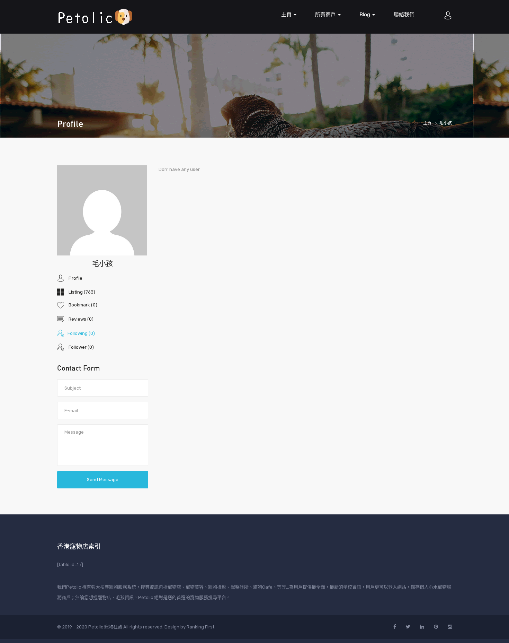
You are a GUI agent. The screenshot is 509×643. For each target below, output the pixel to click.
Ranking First (200, 626)
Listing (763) (81, 292)
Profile (75, 277)
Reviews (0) (80, 319)
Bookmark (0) (82, 304)
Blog (365, 14)
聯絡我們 (404, 14)
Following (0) (81, 333)
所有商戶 (326, 14)
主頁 (287, 14)
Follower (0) (81, 347)
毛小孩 (102, 263)
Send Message (102, 479)
